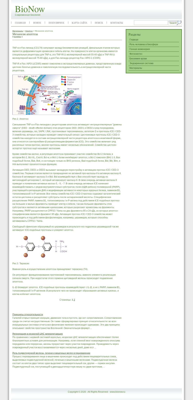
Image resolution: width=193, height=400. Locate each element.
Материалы (17, 31)
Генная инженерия (139, 49)
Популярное (56, 22)
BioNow (30, 8)
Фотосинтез (135, 54)
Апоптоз (29, 31)
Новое (37, 22)
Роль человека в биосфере (143, 44)
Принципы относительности (27, 314)
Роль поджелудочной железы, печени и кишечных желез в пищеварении (51, 353)
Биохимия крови (138, 58)
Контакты (116, 22)
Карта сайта (79, 22)
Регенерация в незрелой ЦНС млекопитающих (37, 334)
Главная (20, 22)
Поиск (99, 22)
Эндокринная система (141, 63)
